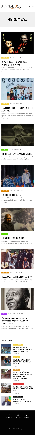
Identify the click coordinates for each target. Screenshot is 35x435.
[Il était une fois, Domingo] (17, 219)
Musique (5, 57)
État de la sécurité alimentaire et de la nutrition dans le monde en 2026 (23, 389)
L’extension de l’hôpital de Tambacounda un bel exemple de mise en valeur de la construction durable (22, 375)
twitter (26, 417)
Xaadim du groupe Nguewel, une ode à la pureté (17, 109)
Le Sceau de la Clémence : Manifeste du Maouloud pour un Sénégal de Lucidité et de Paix (22, 349)
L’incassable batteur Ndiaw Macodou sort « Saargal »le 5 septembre (22, 362)
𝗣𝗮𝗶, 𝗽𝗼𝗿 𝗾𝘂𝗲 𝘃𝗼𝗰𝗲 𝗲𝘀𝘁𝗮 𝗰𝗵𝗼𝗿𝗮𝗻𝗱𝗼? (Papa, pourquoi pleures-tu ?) (14, 320)
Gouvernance (17, 396)
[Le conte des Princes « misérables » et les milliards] (6, 401)
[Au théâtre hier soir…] (17, 176)
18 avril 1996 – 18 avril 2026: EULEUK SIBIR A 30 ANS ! (14, 63)
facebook (9, 417)
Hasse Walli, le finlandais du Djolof (17, 276)
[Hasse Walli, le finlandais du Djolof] (17, 259)
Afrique (16, 369)
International (18, 384)
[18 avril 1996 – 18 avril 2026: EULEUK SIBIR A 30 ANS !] (17, 43)
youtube (18, 417)
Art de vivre (17, 344)
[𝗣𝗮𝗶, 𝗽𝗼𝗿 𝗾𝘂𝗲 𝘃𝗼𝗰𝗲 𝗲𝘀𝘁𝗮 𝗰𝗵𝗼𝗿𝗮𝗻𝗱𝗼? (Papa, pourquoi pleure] (17, 299)
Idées (4, 313)
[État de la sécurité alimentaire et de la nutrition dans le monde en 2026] (6, 388)
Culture (5, 190)
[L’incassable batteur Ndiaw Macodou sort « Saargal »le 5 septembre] (6, 361)
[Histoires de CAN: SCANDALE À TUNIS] (17, 135)
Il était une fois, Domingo (12, 238)
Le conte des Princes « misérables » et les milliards (22, 400)
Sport (4, 149)
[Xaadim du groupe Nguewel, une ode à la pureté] (17, 89)
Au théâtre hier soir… (11, 194)
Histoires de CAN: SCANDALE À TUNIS (16, 153)
